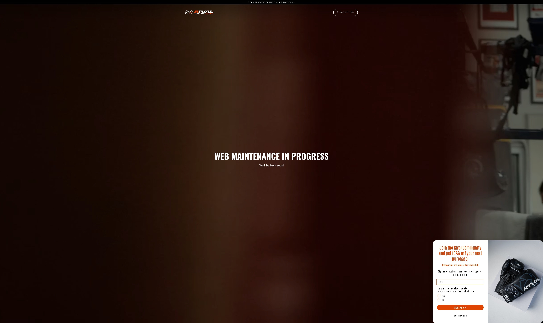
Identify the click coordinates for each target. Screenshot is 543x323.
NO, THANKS (460, 316)
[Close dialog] (540, 243)
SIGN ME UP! (460, 307)
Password (347, 12)
